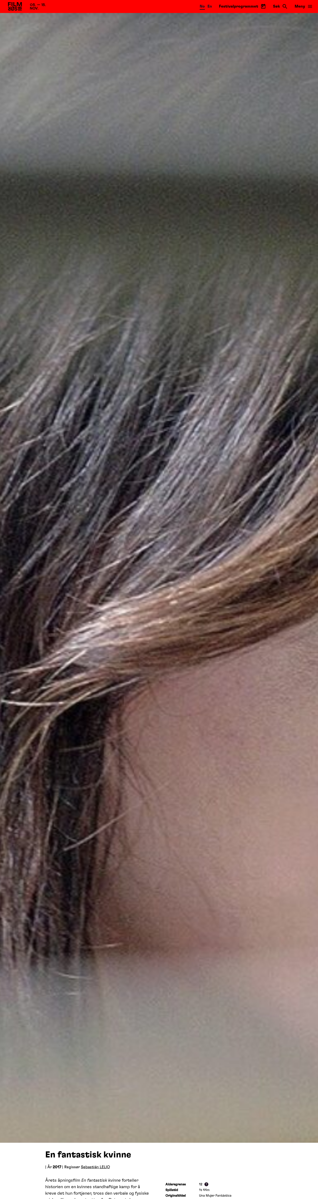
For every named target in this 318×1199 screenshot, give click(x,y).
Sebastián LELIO (95, 1167)
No (202, 6)
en (209, 6)
